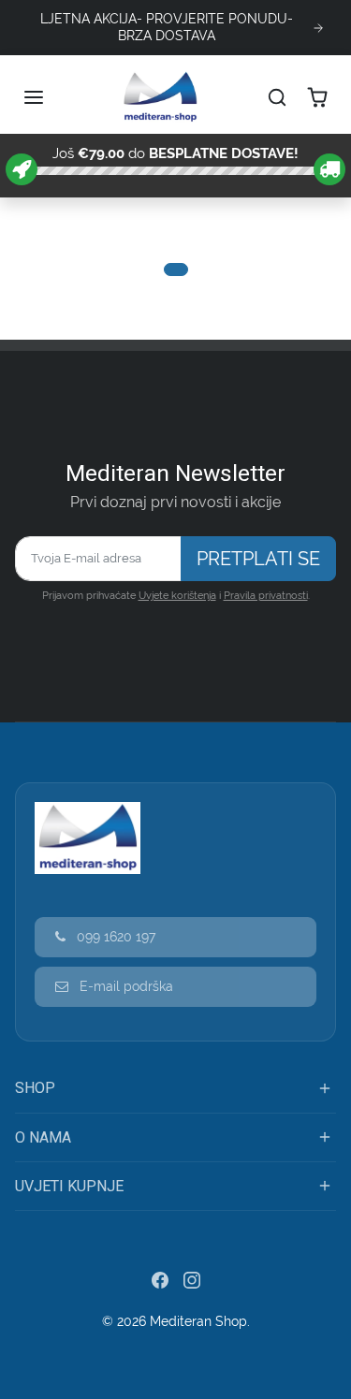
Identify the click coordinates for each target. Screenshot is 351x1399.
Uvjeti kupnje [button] (69, 1186)
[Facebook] (160, 1279)
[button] (35, 97)
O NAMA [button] (43, 1137)
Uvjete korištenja (177, 595)
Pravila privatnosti (266, 595)
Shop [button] (35, 1088)
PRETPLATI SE (258, 558)
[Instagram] (192, 1279)
